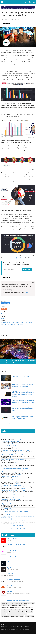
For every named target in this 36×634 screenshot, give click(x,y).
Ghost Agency (12, 539)
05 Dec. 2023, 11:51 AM (7, 19)
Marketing (10, 324)
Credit (2, 322)
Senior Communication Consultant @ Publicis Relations (15, 468)
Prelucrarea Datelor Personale (22, 629)
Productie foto (12, 611)
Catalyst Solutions (13, 580)
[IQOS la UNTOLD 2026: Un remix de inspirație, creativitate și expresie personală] (18, 351)
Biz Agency (11, 586)
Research (3, 314)
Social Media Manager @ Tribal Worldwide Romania (14, 459)
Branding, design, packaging (7, 603)
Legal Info (12, 629)
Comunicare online (10, 552)
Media (14, 324)
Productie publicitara (21, 611)
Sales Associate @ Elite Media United (11, 485)
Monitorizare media (26, 609)
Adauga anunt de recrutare (19, 528)
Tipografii (27, 616)
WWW (21, 324)
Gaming (22, 607)
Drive (10, 322)
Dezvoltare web (10, 575)
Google (13, 322)
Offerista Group (19, 258)
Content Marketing (5, 605)
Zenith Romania (12, 556)
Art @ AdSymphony (7, 508)
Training (32, 616)
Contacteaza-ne (21, 631)
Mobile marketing (17, 609)
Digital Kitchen (12, 550)
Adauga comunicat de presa (18, 424)
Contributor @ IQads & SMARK (8, 628)
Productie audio (5, 611)
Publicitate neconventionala (21, 614)
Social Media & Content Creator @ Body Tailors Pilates (15, 450)
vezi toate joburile (18, 525)
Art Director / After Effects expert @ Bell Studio (13, 455)
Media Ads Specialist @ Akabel (9, 494)
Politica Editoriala (20, 628)
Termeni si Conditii (5, 631)
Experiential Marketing (14, 607)
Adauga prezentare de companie (19, 600)
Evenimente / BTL (14, 569)
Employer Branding (22, 605)
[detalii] (20, 439)
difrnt (9, 562)
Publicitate (9, 540)
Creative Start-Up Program (23, 626)
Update (15, 19)
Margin (5, 324)
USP (18, 324)
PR (7, 546)
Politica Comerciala (5, 629)
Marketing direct (17, 587)
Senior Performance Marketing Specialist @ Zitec (14, 520)
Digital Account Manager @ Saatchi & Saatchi (13, 504)
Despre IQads (4, 626)
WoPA (9, 568)
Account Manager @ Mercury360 (10, 476)
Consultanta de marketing (24, 593)
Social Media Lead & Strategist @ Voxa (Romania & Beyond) (17, 490)
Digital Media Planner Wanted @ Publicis (12, 464)
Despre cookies (13, 631)
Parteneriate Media (11, 626)
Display (6, 322)
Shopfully (20, 19)
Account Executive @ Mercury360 (10, 481)
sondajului (8, 256)
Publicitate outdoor (5, 616)
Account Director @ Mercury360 (10, 472)
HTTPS (26, 322)
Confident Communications (16, 545)
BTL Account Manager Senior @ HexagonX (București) (15, 511)
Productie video (29, 611)
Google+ (18, 322)
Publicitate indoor (10, 614)
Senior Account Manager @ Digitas (10, 441)
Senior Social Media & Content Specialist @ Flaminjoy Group (17, 438)
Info (3, 273)
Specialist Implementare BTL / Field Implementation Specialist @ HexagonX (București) (17, 516)
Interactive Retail (29, 607)
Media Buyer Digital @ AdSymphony (11, 499)
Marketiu (10, 591)
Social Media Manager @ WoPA (10, 445)
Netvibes (10, 574)
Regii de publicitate (14, 616)
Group (22, 322)
